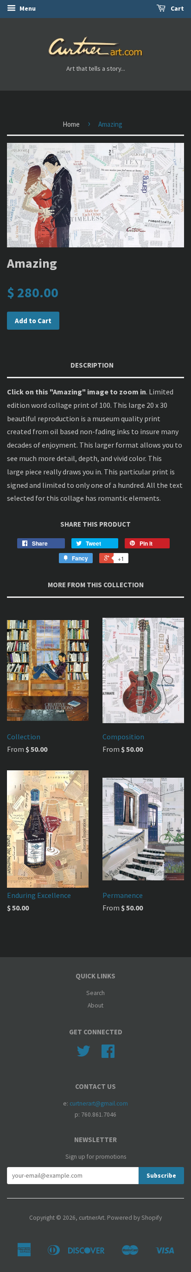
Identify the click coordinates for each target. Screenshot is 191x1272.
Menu (27, 8)
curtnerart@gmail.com (99, 1103)
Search (95, 993)
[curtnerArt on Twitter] (83, 1054)
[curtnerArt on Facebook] (108, 1054)
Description (92, 365)
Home (71, 124)
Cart (176, 8)
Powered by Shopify (134, 1218)
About (95, 1005)
